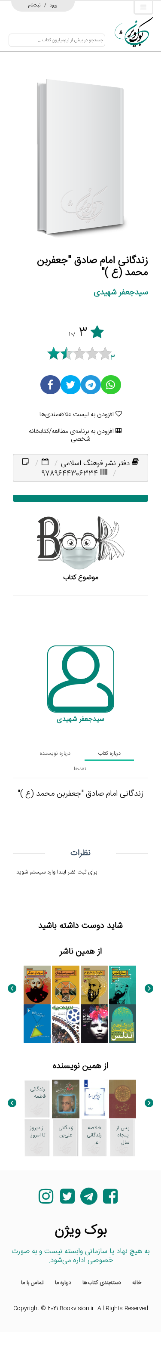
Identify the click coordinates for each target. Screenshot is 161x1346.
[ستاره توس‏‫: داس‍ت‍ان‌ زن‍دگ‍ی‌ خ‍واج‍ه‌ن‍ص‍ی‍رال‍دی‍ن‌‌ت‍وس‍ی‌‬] (122, 985)
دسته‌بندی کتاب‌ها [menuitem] (101, 1282)
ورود (54, 5)
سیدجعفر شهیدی (121, 292)
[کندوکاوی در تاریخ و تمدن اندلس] (122, 1023)
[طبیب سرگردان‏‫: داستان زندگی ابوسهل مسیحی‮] (65, 985)
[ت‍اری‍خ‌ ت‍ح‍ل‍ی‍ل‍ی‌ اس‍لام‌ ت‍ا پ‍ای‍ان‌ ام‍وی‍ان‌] (94, 1099)
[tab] (109, 753)
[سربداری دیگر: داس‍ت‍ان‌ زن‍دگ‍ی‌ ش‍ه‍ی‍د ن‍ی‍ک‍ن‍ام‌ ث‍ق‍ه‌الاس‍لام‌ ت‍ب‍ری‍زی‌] (37, 985)
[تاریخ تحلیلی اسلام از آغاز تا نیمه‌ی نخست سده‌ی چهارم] (122, 1099)
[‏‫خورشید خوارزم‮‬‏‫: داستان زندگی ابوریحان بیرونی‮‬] (94, 985)
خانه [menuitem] (137, 1282)
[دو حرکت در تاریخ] (37, 1023)
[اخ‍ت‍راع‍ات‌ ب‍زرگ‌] (65, 1023)
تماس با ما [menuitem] (32, 1282)
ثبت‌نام (34, 5)
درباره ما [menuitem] (63, 1282)
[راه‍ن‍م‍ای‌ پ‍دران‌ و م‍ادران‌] (94, 1023)
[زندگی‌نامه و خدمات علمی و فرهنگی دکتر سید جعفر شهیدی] (65, 1099)
